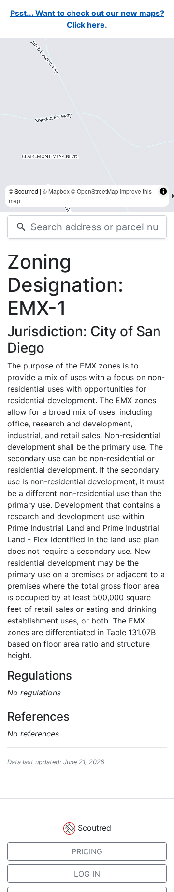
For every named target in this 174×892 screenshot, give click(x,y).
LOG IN (87, 873)
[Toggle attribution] (163, 201)
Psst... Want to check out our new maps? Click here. (87, 18)
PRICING (87, 851)
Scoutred (94, 828)
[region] (87, 125)
